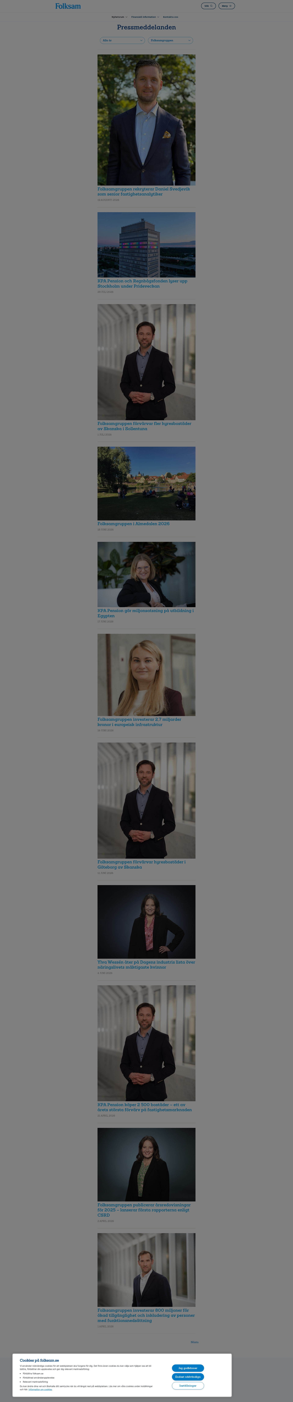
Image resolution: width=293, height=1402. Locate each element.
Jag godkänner (188, 1368)
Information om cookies (40, 1389)
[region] (122, 1375)
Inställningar (188, 1385)
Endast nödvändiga (188, 1377)
